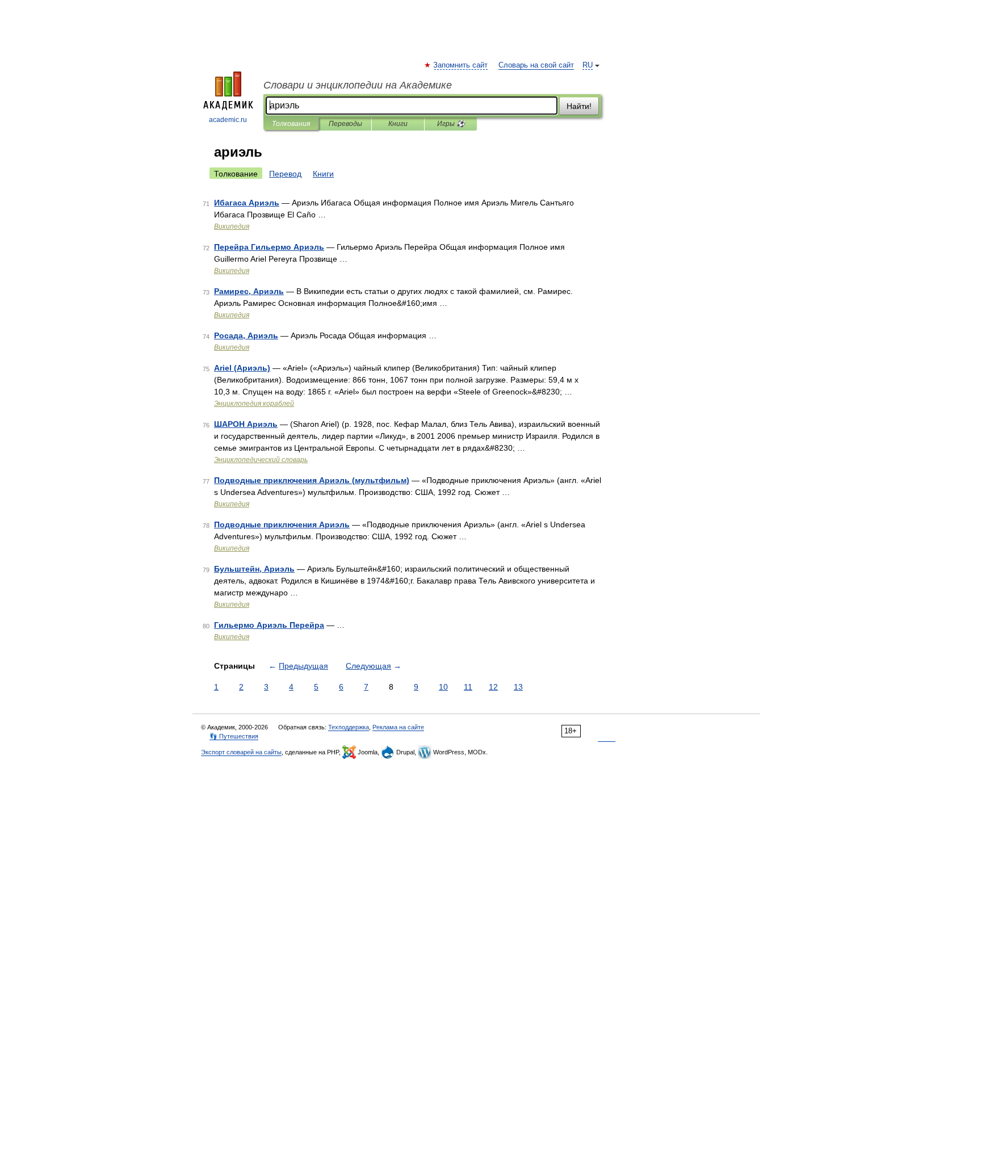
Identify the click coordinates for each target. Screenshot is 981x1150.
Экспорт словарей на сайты (241, 752)
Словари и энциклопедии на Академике (357, 85)
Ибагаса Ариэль (246, 202)
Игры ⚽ (451, 124)
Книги (398, 124)
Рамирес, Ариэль (249, 291)
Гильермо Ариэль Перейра (269, 624)
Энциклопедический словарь (261, 460)
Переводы (345, 124)
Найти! (579, 106)
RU (587, 65)
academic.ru (228, 120)
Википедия (231, 226)
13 (518, 686)
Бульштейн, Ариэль (254, 568)
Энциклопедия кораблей (254, 404)
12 (493, 686)
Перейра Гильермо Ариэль (269, 246)
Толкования (291, 124)
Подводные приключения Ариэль (282, 524)
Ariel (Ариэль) (242, 367)
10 (443, 686)
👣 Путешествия (233, 736)
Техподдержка (348, 727)
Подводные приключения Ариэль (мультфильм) (311, 480)
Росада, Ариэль (246, 335)
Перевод (285, 173)
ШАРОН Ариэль (246, 424)
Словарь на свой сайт (536, 65)
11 (468, 686)
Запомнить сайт (461, 65)
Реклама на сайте (398, 727)
